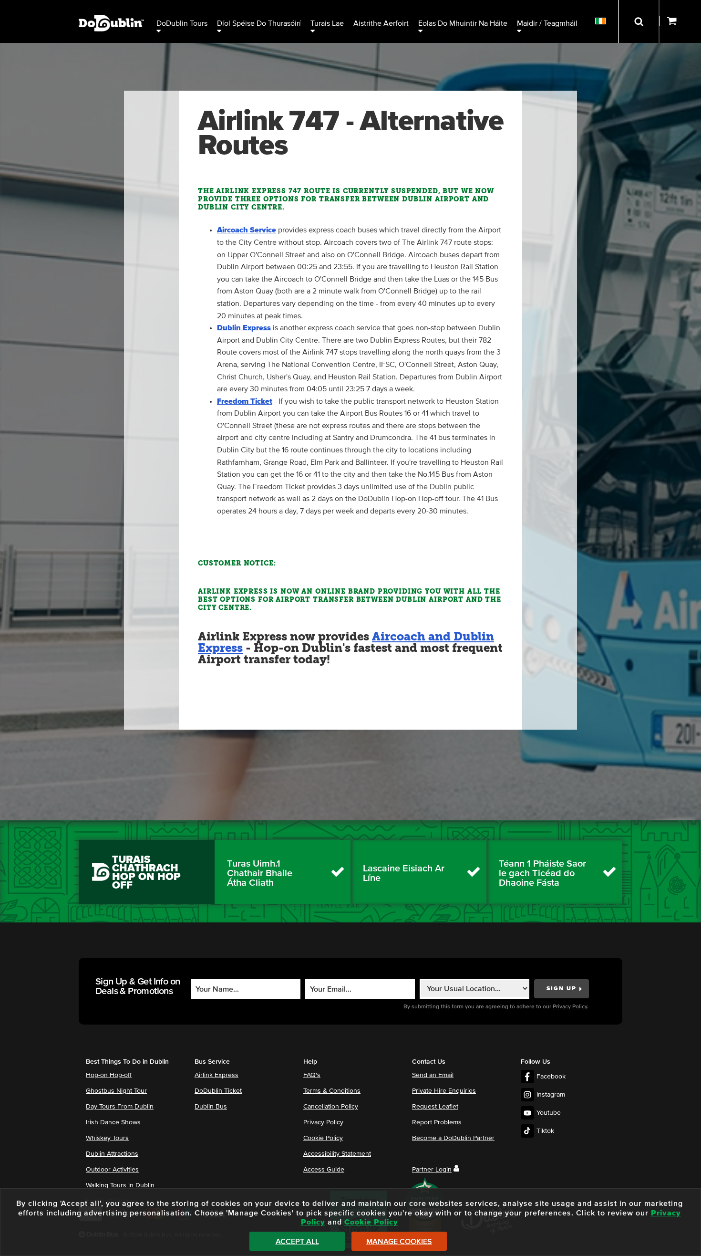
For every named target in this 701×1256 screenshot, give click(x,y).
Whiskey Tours (107, 1138)
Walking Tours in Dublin (120, 1185)
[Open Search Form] (639, 21)
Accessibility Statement (337, 1154)
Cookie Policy (323, 1138)
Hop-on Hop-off (109, 1075)
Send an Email (433, 1075)
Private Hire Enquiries (444, 1091)
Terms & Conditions (332, 1091)
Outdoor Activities (112, 1169)
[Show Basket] (680, 21)
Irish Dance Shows (113, 1122)
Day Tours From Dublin (120, 1106)
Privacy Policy (323, 1122)
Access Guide (323, 1169)
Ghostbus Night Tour (116, 1091)
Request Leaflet (435, 1106)
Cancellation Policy (330, 1106)
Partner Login (432, 1169)
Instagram (550, 1094)
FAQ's (311, 1075)
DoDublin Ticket (218, 1091)
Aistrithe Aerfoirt (381, 23)
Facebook (551, 1076)
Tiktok (545, 1131)
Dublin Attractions (112, 1154)
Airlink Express (216, 1075)
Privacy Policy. (570, 1007)
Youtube (548, 1112)
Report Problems (437, 1122)
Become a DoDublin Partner (453, 1138)
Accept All (297, 1242)
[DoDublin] (111, 8)
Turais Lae (327, 23)
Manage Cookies (399, 1242)
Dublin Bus (211, 1106)
